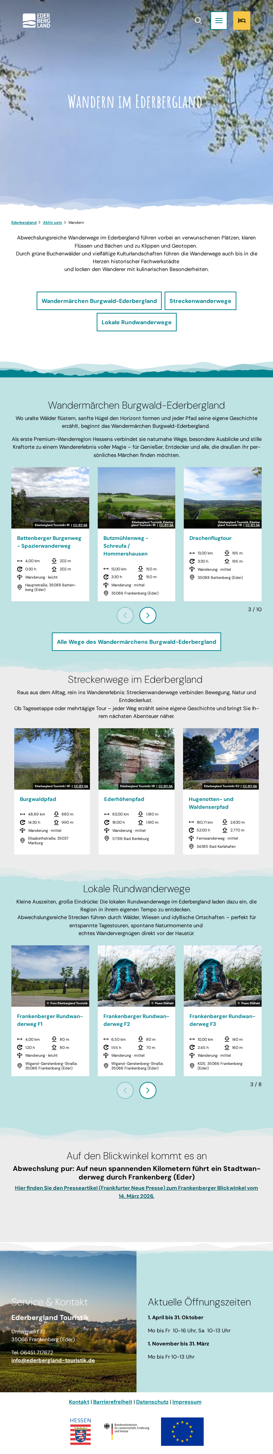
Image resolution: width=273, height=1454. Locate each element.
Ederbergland (24, 222)
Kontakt (79, 1401)
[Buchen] (241, 20)
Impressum (187, 1401)
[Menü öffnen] (219, 20)
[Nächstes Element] (147, 615)
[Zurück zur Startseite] (36, 20)
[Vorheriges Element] (125, 615)
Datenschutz (152, 1401)
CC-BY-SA (80, 525)
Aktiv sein (52, 222)
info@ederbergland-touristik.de (53, 1360)
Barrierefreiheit (112, 1401)
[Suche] (198, 20)
